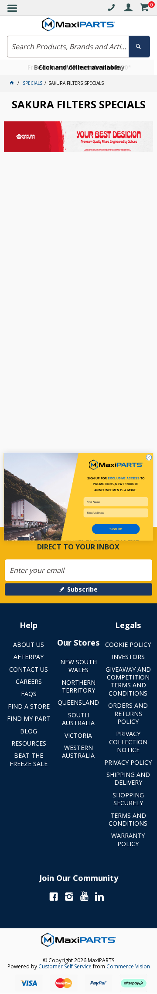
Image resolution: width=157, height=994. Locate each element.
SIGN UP (115, 528)
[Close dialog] (149, 457)
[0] (144, 9)
